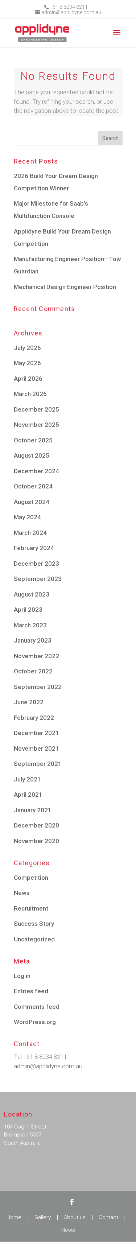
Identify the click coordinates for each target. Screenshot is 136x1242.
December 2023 (36, 563)
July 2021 (27, 779)
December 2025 (36, 409)
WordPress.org (35, 1022)
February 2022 (34, 717)
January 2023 (32, 640)
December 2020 (36, 825)
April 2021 (28, 794)
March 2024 (30, 532)
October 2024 (33, 486)
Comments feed (36, 1006)
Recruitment (31, 908)
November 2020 (36, 841)
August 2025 (31, 455)
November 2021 (36, 748)
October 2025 (33, 440)
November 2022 (36, 656)
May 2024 (27, 517)
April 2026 (28, 378)
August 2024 (31, 502)
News (22, 892)
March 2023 (30, 625)
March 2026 (30, 393)
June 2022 (29, 702)
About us (75, 1217)
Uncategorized (34, 939)
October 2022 (33, 671)
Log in (22, 975)
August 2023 (31, 594)
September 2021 (38, 763)
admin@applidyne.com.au (48, 1066)
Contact (108, 1217)
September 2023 (38, 578)
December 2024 (36, 471)
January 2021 (32, 810)
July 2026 (27, 347)
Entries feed (31, 991)
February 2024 (34, 548)
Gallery (42, 1217)
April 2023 (28, 609)
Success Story (34, 923)
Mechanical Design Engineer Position (65, 286)
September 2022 (38, 686)
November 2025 (36, 424)
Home (14, 1217)
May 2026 (27, 363)
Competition (31, 877)
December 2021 (36, 732)
